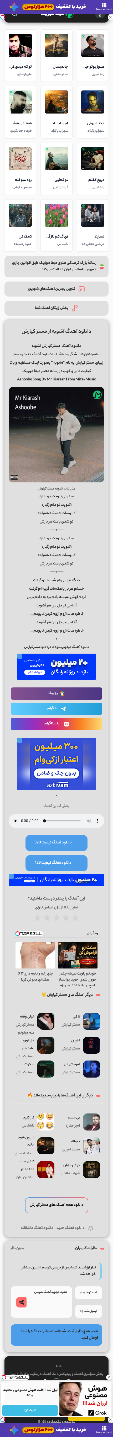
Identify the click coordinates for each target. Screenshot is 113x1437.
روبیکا (53, 693)
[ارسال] (21, 1302)
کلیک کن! (30, 1410)
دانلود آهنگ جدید (70, 1228)
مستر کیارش (84, 363)
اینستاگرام (52, 724)
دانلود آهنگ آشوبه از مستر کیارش (56, 331)
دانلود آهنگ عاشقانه (36, 1228)
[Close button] (109, 1377)
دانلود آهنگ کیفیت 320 (53, 843)
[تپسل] (2, 17)
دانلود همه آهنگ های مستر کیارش (57, 1205)
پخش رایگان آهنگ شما (51, 308)
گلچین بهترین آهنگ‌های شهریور (51, 289)
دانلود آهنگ (71, 346)
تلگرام (52, 709)
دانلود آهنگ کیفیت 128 (53, 863)
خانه (58, 1366)
